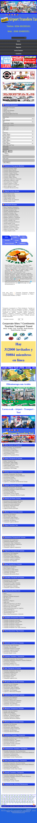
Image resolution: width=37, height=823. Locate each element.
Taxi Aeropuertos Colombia (11, 586)
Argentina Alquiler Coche (10, 554)
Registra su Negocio (9, 600)
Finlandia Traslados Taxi (10, 213)
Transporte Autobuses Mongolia (12, 688)
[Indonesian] (23, 798)
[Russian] (17, 801)
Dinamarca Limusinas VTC (11, 226)
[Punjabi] (12, 801)
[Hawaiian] (10, 798)
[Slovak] (30, 801)
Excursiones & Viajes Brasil (11, 569)
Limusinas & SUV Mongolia (11, 684)
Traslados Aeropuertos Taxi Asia (12, 671)
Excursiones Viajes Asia (10, 674)
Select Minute (6, 120)
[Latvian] (10, 799)
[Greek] (2, 798)
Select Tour (6, 128)
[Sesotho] (28, 801)
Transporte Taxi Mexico (10, 520)
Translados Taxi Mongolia (10, 690)
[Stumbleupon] (11, 532)
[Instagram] (21, 529)
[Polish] (7, 801)
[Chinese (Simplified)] (33, 795)
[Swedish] (13, 802)
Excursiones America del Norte (12, 504)
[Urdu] (28, 802)
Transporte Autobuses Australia (12, 648)
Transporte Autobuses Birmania (12, 728)
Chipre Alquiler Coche (9, 198)
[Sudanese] (8, 802)
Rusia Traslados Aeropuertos (11, 207)
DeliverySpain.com (26, 811)
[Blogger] (4, 532)
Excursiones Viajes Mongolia (11, 687)
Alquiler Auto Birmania (9, 725)
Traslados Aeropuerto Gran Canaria (13, 621)
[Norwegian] (31, 799)
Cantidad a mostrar (8, 319)
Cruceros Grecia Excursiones (11, 171)
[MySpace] (28, 532)
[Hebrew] (13, 798)
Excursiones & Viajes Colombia (12, 583)
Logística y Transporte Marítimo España (14, 495)
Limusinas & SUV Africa (10, 449)
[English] (2, 795)
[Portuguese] (10, 801)
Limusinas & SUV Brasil (10, 566)
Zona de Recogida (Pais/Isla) (10, 113)
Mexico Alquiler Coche (9, 516)
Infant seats (6, 139)
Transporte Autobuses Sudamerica (13, 544)
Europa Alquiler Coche (9, 201)
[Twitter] (7, 529)
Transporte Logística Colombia (12, 587)
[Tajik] (16, 802)
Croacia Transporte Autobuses (11, 225)
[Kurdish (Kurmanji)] (5, 799)
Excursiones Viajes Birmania (11, 727)
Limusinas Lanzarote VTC (10, 742)
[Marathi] (23, 799)
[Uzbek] (30, 802)
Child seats (5, 142)
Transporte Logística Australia (11, 650)
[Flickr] (25, 532)
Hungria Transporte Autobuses (11, 219)
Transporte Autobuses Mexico (11, 519)
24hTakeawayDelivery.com (11, 611)
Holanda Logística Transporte (11, 227)
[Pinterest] (25, 529)
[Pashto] (2, 801)
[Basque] (18, 795)
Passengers (6, 155)
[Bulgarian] (23, 795)
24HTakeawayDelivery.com (16, 811)
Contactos (18, 53)
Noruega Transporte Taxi (10, 210)
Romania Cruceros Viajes (10, 168)
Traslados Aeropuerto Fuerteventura (13, 624)
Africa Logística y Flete (10, 186)
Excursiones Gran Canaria (10, 766)
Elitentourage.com (27, 810)
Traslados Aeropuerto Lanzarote (12, 620)
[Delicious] (31, 529)
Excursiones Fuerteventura (11, 754)
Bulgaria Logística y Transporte (12, 217)
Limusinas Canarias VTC (10, 663)
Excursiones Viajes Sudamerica (12, 543)
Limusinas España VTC (10, 492)
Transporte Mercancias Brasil (11, 574)
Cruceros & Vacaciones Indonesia (12, 700)
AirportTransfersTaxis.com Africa (12, 603)
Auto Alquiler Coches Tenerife (11, 780)
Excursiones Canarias (9, 662)
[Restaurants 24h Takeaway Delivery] (18, 78)
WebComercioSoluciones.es (7, 810)
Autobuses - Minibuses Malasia (12, 715)
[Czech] (10, 796)
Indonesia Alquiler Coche (10, 699)
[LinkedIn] (28, 529)
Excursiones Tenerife (9, 777)
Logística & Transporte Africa (11, 455)
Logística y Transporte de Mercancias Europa (15, 481)
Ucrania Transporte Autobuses (11, 208)
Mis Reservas (7, 598)
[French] (27, 796)
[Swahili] (10, 802)
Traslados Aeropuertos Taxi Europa (13, 474)
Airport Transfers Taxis (18, 810)
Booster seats (6, 136)
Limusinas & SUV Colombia (11, 580)
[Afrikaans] (5, 795)
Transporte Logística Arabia (11, 464)
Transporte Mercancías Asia (11, 187)
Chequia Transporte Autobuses (12, 222)
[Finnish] (24, 796)
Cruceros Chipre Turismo (10, 177)
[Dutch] (15, 796)
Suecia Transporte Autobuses (11, 211)
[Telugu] (18, 802)
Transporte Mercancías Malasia (12, 718)
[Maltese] (17, 799)
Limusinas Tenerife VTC (10, 779)
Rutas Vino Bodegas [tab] (9, 110)
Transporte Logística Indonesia (12, 705)
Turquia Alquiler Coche (9, 230)
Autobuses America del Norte (11, 505)
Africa (6, 237)
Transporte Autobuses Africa (11, 452)
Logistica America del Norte (11, 508)
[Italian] (28, 798)
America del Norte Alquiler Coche (12, 502)
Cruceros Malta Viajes (9, 176)
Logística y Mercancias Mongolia (12, 691)
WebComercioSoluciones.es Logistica (13, 608)
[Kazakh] (33, 798)
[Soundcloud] (18, 529)
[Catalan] (26, 795)
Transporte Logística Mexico (11, 521)
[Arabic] (10, 795)
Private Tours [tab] (7, 112)
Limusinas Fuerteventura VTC (11, 755)
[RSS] (18, 532)
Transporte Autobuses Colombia (12, 584)
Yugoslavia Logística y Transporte (12, 179)
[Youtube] (14, 529)
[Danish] (12, 796)
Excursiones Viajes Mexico (11, 517)
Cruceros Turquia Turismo (10, 173)
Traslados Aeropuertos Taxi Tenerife (13, 775)
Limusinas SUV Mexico (10, 514)
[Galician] (29, 796)
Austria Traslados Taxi (9, 220)
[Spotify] (21, 532)
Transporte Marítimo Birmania (11, 731)
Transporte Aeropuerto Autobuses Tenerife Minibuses (17, 776)
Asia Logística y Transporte (11, 182)
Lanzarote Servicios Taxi (10, 739)
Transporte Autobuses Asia (11, 672)
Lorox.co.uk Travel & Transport (12, 605)
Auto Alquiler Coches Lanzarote (12, 743)
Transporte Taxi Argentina (10, 560)
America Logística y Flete (10, 183)
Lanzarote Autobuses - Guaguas (12, 740)
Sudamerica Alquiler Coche (11, 541)
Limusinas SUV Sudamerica (11, 540)
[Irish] (26, 798)
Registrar (18, 47)
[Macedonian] (14, 799)
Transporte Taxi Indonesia (10, 703)
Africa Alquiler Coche (9, 453)
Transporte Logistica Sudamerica (12, 547)
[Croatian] (7, 796)
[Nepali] (29, 799)
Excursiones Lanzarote (10, 745)
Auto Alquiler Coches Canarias (11, 665)
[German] (34, 796)
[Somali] (2, 802)
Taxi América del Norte (9, 507)
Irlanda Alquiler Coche (9, 223)
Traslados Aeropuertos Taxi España (13, 487)
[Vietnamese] (33, 802)
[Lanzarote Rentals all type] (18, 101)
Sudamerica (22, 243)
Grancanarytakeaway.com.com (18, 812)
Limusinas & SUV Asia (10, 675)
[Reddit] (7, 532)
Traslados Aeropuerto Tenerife (11, 623)
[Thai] (21, 802)
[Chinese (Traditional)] (3, 796)
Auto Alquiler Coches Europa (11, 480)
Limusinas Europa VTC (10, 478)
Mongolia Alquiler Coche (10, 685)
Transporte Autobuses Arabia (11, 467)
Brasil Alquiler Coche (9, 568)
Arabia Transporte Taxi (9, 461)
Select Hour (6, 117)
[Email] (14, 532)
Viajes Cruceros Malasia (10, 714)
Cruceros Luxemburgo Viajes (11, 174)
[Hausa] (7, 798)
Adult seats (6, 129)
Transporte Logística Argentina (12, 559)
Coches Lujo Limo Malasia (10, 711)
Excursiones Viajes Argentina (11, 556)
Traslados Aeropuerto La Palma (12, 626)
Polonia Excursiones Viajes (11, 214)
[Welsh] (2, 804)
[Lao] (8, 799)
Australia (7, 240)
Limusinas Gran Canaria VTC (11, 767)
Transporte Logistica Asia (10, 678)
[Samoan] (20, 801)
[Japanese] (30, 798)
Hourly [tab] (5, 109)
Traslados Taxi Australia (10, 647)
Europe (17, 240)
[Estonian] (20, 796)
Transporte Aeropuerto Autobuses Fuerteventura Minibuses (19, 752)
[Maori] (20, 799)
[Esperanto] (17, 796)
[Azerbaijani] (15, 795)
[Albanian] (7, 795)
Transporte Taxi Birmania (10, 730)
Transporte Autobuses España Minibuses (14, 489)
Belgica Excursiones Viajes (11, 229)
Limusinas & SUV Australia (11, 651)
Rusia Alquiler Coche (9, 193)
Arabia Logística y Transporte (11, 184)
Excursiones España (9, 490)
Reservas (18, 44)
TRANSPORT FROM (8, 123)
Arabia (15, 237)
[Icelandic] (21, 798)
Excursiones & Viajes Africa (11, 450)
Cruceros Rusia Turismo (10, 170)
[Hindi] (16, 798)
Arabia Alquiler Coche (9, 465)
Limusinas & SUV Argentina (11, 553)
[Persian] (5, 801)
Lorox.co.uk (28, 809)
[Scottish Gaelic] (23, 801)
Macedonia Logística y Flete (11, 180)
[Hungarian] (18, 798)
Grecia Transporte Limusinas (11, 216)
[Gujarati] (5, 798)
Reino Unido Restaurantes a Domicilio (13, 614)
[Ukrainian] (25, 802)
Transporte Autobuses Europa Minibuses (14, 475)
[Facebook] (4, 529)
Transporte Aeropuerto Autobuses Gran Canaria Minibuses (19, 764)
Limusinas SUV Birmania (10, 724)
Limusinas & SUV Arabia (10, 468)
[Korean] (2, 799)
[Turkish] (23, 802)
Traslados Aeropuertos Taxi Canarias (13, 659)
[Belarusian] (21, 795)
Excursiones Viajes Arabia (10, 462)
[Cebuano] (29, 795)
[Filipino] (22, 796)
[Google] (11, 529)
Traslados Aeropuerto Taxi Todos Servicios (15, 627)
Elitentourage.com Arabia (10, 606)
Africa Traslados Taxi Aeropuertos (12, 447)
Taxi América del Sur (9, 546)
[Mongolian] (26, 799)
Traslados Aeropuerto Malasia (11, 717)
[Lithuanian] (12, 799)
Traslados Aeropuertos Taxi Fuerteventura (14, 751)
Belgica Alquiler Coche (9, 196)
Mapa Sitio (6, 602)
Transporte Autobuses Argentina (12, 557)
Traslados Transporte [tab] (9, 107)
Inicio (18, 41)
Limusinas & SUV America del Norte (13, 501)
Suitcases (5, 132)
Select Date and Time (8, 145)
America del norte (9, 243)
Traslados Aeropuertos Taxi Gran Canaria (14, 763)
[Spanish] (5, 802)
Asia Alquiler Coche (9, 676)
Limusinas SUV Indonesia (10, 697)
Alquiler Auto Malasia (9, 712)
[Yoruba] (5, 804)
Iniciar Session (18, 50)
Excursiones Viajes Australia (11, 645)
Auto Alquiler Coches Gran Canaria (13, 769)
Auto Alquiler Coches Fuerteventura (13, 757)
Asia (23, 237)
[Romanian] (15, 801)
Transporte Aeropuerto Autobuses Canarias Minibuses (18, 660)
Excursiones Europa (9, 477)
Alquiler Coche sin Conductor (11, 199)
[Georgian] (31, 796)
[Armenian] (12, 795)
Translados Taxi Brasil (9, 572)
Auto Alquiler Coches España (11, 493)
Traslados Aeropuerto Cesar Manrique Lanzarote (16, 737)
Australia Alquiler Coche (10, 653)
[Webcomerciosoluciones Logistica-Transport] (18, 89)
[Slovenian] (33, 801)
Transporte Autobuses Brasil (11, 571)
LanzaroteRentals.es (9, 609)
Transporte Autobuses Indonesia (12, 702)
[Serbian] (25, 801)
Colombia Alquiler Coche (10, 581)
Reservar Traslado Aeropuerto (11, 596)
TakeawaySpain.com (9, 612)
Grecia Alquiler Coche (9, 195)
